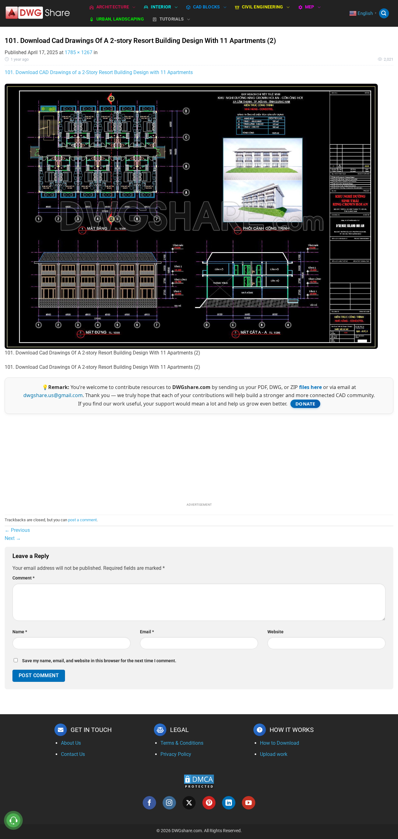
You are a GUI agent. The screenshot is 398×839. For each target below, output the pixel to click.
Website (275, 632)
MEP (309, 7)
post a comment (82, 520)
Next (13, 538)
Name (19, 632)
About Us (71, 743)
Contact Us (73, 754)
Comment (23, 578)
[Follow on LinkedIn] (228, 802)
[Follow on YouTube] (248, 802)
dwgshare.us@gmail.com (53, 395)
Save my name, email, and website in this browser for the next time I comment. (99, 660)
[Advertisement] (199, 457)
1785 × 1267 (78, 52)
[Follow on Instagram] (169, 802)
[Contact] (14, 820)
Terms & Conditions (181, 743)
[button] (384, 13)
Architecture (112, 7)
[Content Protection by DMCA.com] (199, 781)
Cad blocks (206, 7)
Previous (17, 530)
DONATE (305, 404)
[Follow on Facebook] (149, 802)
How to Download (279, 743)
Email (147, 632)
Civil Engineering (262, 7)
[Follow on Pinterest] (209, 802)
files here (310, 387)
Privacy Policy (175, 754)
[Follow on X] (189, 802)
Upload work (273, 754)
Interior (161, 7)
